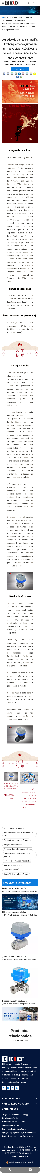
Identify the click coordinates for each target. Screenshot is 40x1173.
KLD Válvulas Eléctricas (13, 828)
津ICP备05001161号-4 (14, 1153)
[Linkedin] (8, 1088)
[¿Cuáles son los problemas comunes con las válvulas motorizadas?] (20, 950)
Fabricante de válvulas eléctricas (16, 840)
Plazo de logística (11, 870)
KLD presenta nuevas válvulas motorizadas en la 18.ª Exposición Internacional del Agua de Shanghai (14, 909)
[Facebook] (4, 1088)
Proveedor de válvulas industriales (17, 861)
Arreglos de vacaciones (13, 845)
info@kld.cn (21, 1129)
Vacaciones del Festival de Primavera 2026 (18, 834)
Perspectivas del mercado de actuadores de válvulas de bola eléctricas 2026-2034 (14, 998)
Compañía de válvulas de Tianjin (16, 874)
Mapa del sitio (30, 1153)
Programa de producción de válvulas (18, 849)
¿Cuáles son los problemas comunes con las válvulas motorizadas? (14, 953)
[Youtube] (17, 1088)
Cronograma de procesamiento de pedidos (17, 855)
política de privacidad (20, 1156)
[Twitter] (12, 1088)
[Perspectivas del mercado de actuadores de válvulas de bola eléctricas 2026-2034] (20, 994)
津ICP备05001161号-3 (29, 1150)
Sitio (33, 64)
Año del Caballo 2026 (12, 865)
